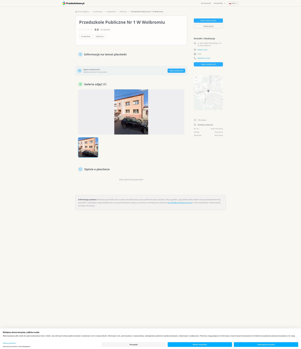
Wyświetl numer (204, 58)
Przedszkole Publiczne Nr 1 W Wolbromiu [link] (147, 11)
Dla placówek (218, 3)
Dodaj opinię (208, 26)
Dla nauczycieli (206, 3)
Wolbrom (123, 11)
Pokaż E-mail (202, 50)
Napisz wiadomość (208, 64)
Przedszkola (97, 11)
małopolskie (111, 11)
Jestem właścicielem (208, 20)
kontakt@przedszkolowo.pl (180, 202)
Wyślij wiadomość (176, 70)
